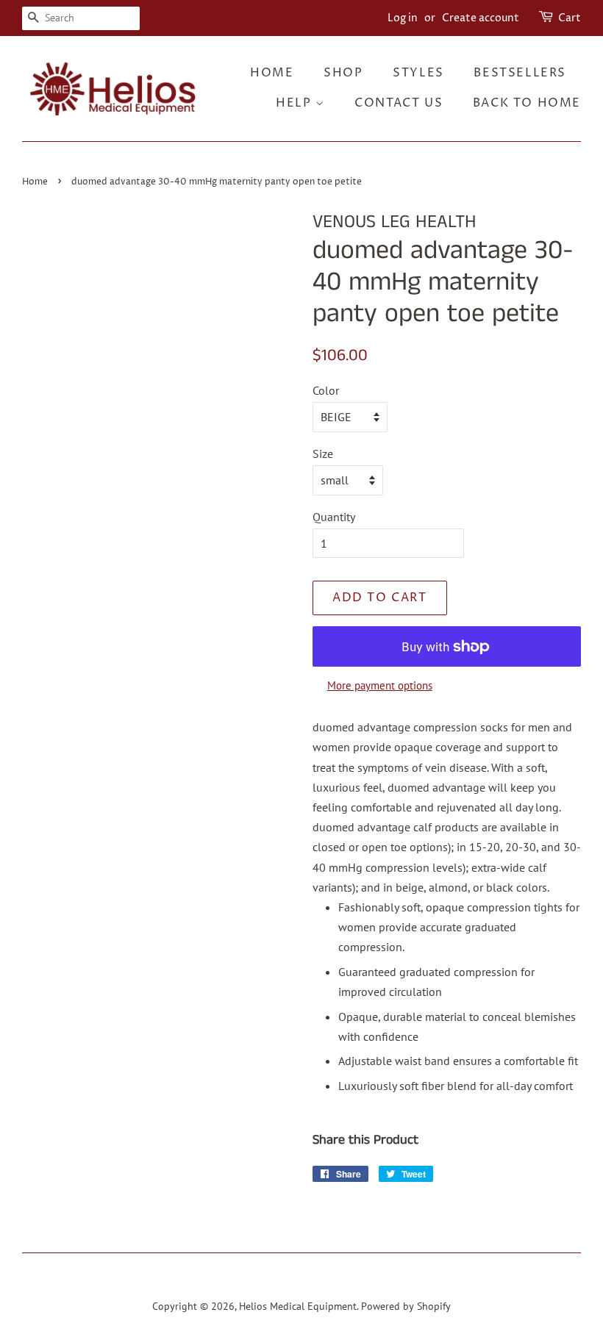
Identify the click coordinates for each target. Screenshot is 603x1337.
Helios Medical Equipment (298, 1306)
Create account (480, 18)
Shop (343, 73)
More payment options (379, 685)
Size (323, 453)
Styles (418, 73)
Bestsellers (520, 73)
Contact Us (398, 103)
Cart (569, 18)
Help (295, 103)
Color (326, 390)
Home (271, 73)
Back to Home (527, 103)
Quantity (334, 516)
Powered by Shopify (406, 1306)
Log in (403, 18)
